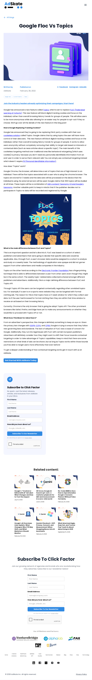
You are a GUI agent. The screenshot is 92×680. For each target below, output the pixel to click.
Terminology (85, 655)
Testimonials (49, 655)
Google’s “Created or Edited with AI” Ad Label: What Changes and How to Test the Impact (23, 494)
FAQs (77, 655)
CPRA (48, 325)
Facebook (63, 87)
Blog (65, 655)
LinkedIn (83, 87)
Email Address (13, 416)
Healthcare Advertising (23, 655)
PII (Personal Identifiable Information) (39, 161)
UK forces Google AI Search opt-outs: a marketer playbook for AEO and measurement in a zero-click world (45, 495)
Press (71, 655)
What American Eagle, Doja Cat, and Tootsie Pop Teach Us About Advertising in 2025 (66, 526)
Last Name (11, 408)
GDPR (32, 325)
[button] (85, 5)
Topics (46, 110)
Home (6, 655)
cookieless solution (12, 135)
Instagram (73, 87)
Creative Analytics (14, 655)
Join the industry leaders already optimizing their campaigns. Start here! (39, 103)
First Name (11, 399)
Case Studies (40, 655)
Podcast (58, 655)
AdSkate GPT (32, 655)
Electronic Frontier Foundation (55, 270)
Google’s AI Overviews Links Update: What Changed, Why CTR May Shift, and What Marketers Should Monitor (23, 528)
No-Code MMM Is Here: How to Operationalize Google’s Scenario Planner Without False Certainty (67, 495)
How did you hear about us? (19, 424)
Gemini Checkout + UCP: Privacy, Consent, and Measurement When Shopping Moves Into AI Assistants (45, 527)
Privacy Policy (28, 438)
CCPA (38, 325)
